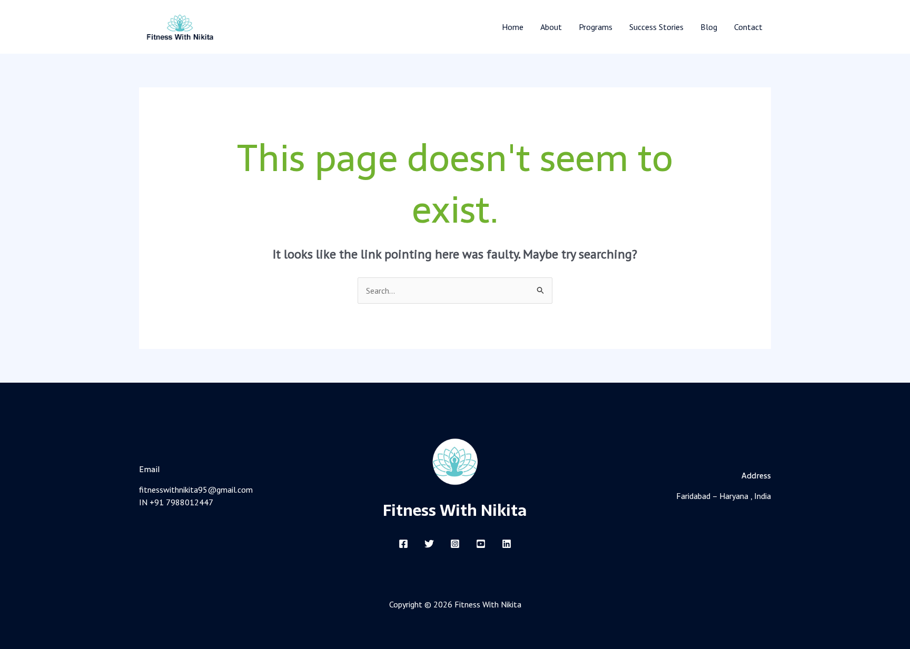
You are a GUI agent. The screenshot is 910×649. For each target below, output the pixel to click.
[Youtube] (481, 543)
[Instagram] (455, 543)
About (551, 27)
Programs (595, 27)
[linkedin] (506, 543)
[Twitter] (429, 543)
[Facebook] (403, 543)
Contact (748, 27)
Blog (708, 27)
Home (512, 27)
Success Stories (656, 27)
